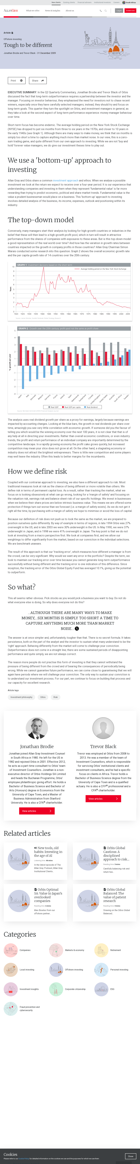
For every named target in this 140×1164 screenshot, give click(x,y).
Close (130, 1156)
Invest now (130, 11)
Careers (116, 2)
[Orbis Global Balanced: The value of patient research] (88, 901)
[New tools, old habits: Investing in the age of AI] (19, 859)
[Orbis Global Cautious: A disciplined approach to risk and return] (88, 859)
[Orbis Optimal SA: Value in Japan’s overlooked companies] (19, 901)
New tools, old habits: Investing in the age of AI (48, 851)
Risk (55, 697)
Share (35, 80)
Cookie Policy (23, 1159)
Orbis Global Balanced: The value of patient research (114, 895)
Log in (119, 11)
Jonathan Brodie (11, 53)
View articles (29, 811)
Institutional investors (102, 2)
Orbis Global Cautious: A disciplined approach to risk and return (115, 853)
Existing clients (69, 2)
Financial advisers (84, 2)
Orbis (43, 697)
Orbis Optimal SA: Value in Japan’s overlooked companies (48, 895)
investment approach (65, 180)
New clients (56, 2)
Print (13, 80)
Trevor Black (29, 53)
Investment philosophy (21, 697)
